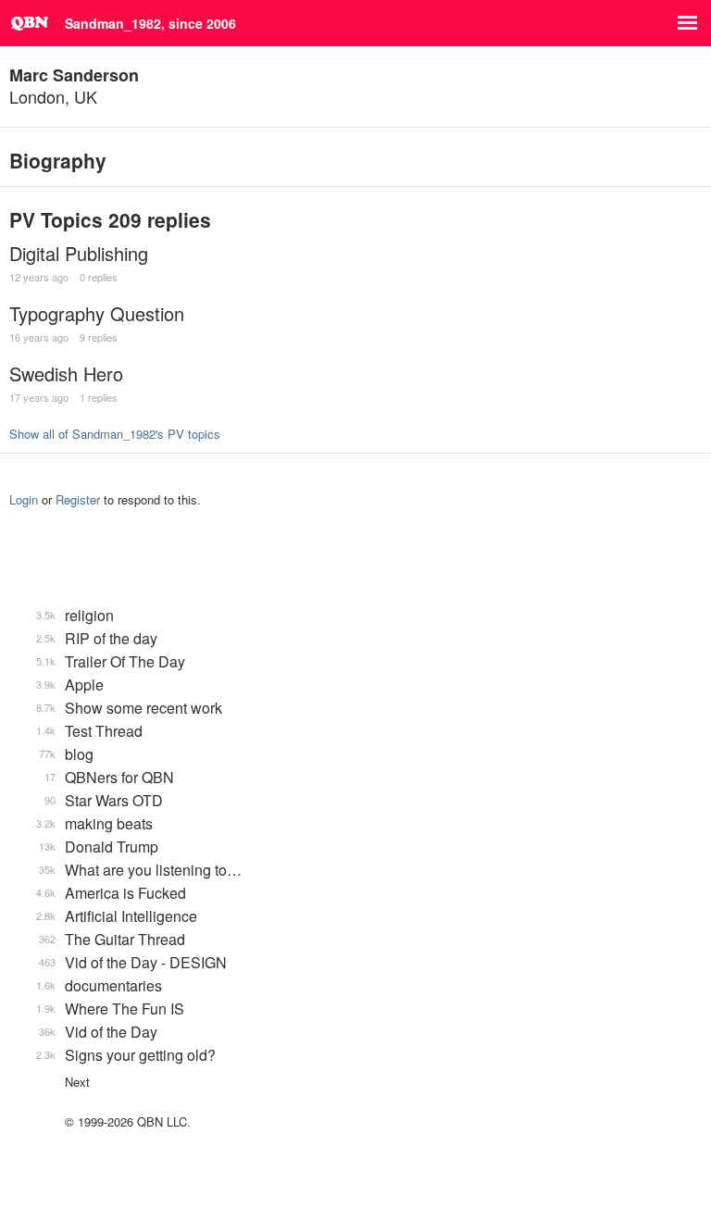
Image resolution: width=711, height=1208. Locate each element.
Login (23, 499)
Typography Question (96, 313)
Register (78, 499)
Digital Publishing (78, 253)
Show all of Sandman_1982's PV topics (114, 433)
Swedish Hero (66, 373)
